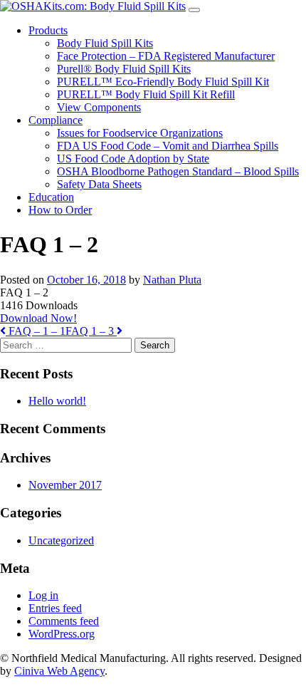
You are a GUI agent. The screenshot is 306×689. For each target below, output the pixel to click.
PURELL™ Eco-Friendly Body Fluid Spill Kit (163, 82)
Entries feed (55, 608)
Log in (43, 595)
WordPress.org (61, 634)
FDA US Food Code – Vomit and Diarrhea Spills (167, 146)
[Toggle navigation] (194, 10)
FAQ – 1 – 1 (35, 331)
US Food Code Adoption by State (133, 158)
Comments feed (63, 621)
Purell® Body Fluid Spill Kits (124, 69)
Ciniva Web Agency (59, 671)
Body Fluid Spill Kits (105, 43)
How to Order (60, 210)
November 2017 (65, 485)
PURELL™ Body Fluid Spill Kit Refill (146, 94)
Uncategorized (61, 540)
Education (51, 197)
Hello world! (57, 401)
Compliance (55, 120)
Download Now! (38, 318)
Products (48, 30)
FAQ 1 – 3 (91, 331)
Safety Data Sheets (99, 184)
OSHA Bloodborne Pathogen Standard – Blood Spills (178, 171)
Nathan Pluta (172, 280)
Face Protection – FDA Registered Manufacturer (166, 56)
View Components (99, 107)
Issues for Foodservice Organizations (140, 133)
